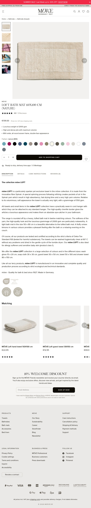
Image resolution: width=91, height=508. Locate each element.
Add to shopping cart (49, 157)
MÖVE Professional (39, 453)
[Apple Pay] (43, 492)
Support (65, 432)
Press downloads (38, 460)
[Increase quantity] (13, 157)
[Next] (84, 60)
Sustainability (37, 422)
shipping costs (35, 499)
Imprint (4, 464)
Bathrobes (6, 422)
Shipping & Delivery (70, 425)
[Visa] (20, 485)
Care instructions (69, 418)
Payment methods (69, 429)
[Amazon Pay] (48, 485)
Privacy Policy (29, 395)
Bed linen (5, 432)
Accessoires (6, 429)
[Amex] (37, 485)
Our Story (35, 418)
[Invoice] (64, 485)
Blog (34, 432)
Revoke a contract (12, 475)
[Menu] (3, 11)
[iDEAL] (59, 492)
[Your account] (79, 11)
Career (34, 425)
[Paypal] (9, 485)
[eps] (52, 492)
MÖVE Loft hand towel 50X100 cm (17, 347)
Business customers (39, 457)
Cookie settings (8, 457)
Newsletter (36, 436)
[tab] (7, 174)
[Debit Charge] (79, 485)
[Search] (74, 11)
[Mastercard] (29, 485)
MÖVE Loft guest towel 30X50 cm (58, 347)
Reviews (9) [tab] (55, 174)
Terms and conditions (10, 460)
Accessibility (7, 468)
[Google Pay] (32, 492)
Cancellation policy (69, 422)
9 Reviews (22, 113)
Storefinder (36, 429)
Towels (4, 418)
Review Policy (40, 395)
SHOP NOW (62, 2)
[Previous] (17, 60)
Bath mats (5, 425)
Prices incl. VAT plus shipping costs (21, 121)
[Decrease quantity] (4, 157)
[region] (45, 60)
